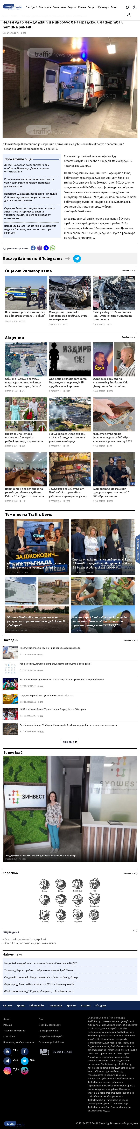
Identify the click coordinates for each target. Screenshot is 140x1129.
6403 (23, 446)
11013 (67, 391)
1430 (67, 446)
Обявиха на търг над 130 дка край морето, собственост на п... (39, 991)
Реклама (7, 1025)
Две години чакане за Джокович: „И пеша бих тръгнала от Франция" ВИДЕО (36, 566)
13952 (25, 572)
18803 (23, 859)
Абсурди (100, 1005)
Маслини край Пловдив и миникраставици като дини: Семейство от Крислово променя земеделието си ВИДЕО (101, 621)
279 (41, 716)
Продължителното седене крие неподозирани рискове (50, 648)
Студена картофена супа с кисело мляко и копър (46, 695)
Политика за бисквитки (51, 1042)
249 (41, 654)
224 (41, 686)
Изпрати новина (137, 549)
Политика (59, 7)
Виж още (68, 742)
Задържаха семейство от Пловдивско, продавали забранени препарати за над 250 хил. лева (68, 493)
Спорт (92, 7)
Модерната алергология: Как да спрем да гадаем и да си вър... (42, 855)
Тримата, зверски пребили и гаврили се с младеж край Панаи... (39, 970)
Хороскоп (10, 873)
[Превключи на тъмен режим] (135, 7)
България (45, 7)
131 (41, 702)
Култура (103, 7)
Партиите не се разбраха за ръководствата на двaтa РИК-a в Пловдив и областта (24, 492)
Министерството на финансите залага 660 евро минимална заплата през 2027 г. (112, 438)
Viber (39, 248)
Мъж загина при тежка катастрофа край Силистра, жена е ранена (68, 316)
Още (114, 7)
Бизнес (71, 7)
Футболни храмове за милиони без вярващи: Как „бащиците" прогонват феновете (110, 383)
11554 (67, 501)
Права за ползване (48, 1030)
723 (66, 324)
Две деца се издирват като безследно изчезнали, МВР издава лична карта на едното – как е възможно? (68, 383)
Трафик (71, 1005)
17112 (91, 630)
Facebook (33, 248)
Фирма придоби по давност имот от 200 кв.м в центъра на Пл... (40, 984)
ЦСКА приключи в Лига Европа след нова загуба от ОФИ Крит (53, 709)
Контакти (9, 1036)
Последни (10, 640)
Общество (36, 1005)
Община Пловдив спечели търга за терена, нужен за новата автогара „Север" (23, 382)
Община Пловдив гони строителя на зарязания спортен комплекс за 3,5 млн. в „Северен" (36, 621)
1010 (42, 731)
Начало (7, 1005)
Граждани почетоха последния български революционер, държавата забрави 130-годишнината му (25, 438)
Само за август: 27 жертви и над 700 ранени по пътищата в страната (112, 316)
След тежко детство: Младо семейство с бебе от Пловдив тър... (41, 977)
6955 (111, 501)
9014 (23, 391)
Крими (82, 7)
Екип (41, 1019)
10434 (91, 572)
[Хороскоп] (70, 922)
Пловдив (31, 7)
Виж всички (127, 270)
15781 (25, 630)
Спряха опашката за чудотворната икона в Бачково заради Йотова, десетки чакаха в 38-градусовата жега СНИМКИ (102, 564)
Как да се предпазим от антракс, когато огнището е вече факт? (56, 664)
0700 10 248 (62, 1052)
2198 (23, 321)
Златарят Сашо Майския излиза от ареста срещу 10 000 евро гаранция (111, 492)
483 (110, 446)
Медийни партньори (50, 1025)
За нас (6, 1019)
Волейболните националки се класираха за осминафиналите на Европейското (62, 679)
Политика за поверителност (19, 1042)
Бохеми (85, 1005)
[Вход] (128, 16)
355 (110, 324)
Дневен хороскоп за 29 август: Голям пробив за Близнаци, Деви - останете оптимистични (68, 725)
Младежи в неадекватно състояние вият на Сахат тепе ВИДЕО (40, 963)
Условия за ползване (14, 1030)
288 (41, 670)
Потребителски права (51, 1036)
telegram (46, 248)
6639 (111, 391)
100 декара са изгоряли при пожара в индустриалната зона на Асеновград (67, 437)
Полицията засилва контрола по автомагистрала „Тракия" (25, 314)
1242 (23, 501)
